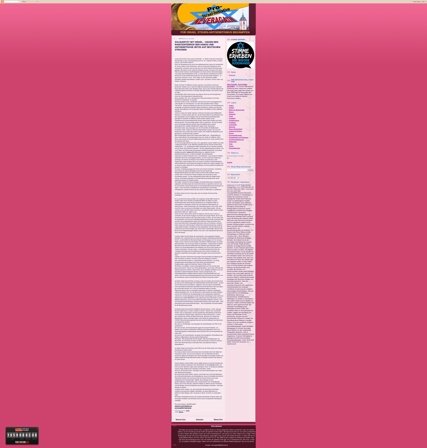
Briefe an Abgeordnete (236, 110)
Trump (231, 146)
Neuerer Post (180, 419)
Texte (231, 144)
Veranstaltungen (234, 148)
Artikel (231, 105)
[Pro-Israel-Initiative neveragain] (228, 158)
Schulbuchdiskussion (236, 139)
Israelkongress (234, 120)
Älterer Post (218, 419)
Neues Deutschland (235, 129)
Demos (181, 412)
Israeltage (232, 122)
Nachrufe (232, 127)
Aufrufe (231, 108)
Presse (231, 133)
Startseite (199, 419)
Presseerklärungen (235, 135)
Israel (231, 116)
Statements (233, 142)
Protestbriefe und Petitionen (238, 137)
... (240, 98)
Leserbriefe (233, 125)
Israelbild (232, 118)
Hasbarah (232, 114)
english (229, 162)
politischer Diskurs (235, 131)
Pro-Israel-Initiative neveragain (235, 156)
